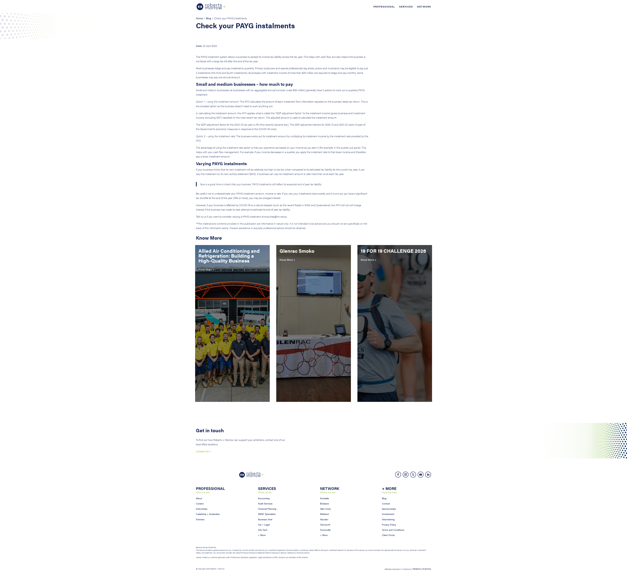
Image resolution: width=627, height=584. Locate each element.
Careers (200, 503)
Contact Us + (203, 451)
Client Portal (388, 535)
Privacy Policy (389, 524)
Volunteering (388, 519)
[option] (232, 328)
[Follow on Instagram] (406, 474)
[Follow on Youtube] (421, 474)
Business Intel (265, 519)
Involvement (388, 514)
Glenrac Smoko (297, 250)
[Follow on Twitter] (413, 474)
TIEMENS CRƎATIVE (421, 569)
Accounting (264, 498)
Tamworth (325, 524)
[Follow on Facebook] (398, 474)
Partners (200, 519)
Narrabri (324, 519)
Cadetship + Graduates (208, 514)
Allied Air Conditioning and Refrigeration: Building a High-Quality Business (229, 255)
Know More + (206, 269)
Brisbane (324, 503)
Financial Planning (267, 508)
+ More (261, 535)
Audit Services (265, 503)
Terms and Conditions (393, 529)
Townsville (325, 529)
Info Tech (262, 529)
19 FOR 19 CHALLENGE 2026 (393, 250)
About (199, 498)
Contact (386, 503)
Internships (201, 508)
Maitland (324, 514)
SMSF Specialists (267, 514)
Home (199, 18)
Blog (208, 18)
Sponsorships (389, 508)
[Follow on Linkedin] (428, 474)
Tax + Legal (264, 524)
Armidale (324, 498)
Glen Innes (325, 508)
